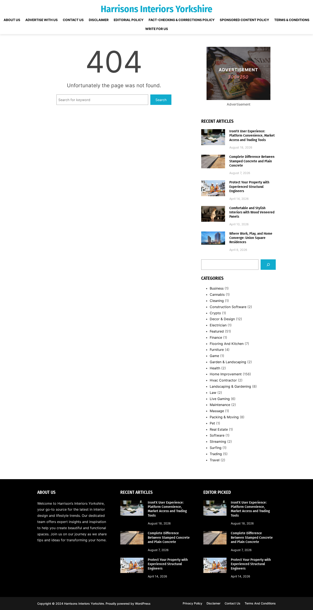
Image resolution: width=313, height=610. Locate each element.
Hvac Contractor (223, 380)
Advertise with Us (41, 20)
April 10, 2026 (239, 224)
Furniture (217, 349)
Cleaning (217, 301)
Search (161, 100)
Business (217, 288)
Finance (216, 337)
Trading (216, 454)
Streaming (218, 441)
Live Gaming (220, 399)
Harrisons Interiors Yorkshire (156, 9)
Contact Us (73, 20)
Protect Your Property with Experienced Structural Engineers (249, 186)
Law (213, 392)
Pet (212, 423)
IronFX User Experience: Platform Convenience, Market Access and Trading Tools (252, 135)
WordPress (143, 603)
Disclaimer (99, 20)
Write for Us (156, 29)
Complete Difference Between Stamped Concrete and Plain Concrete (251, 161)
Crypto (215, 313)
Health (215, 368)
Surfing (215, 448)
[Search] (268, 264)
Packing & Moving (224, 417)
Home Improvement (226, 374)
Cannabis (217, 294)
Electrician (218, 325)
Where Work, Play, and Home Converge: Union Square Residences (250, 237)
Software (217, 435)
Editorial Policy (129, 20)
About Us (12, 20)
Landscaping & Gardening (230, 386)
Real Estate (219, 429)
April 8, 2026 (238, 249)
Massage (217, 411)
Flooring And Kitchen (227, 343)
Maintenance (220, 405)
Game (214, 356)
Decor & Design (222, 319)
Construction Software (228, 307)
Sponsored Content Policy (244, 20)
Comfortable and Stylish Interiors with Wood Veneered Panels (251, 212)
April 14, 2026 (239, 198)
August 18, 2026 (240, 147)
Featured (217, 331)
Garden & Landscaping (228, 362)
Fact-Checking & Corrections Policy (182, 20)
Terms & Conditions (291, 20)
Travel (215, 460)
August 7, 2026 (239, 173)
